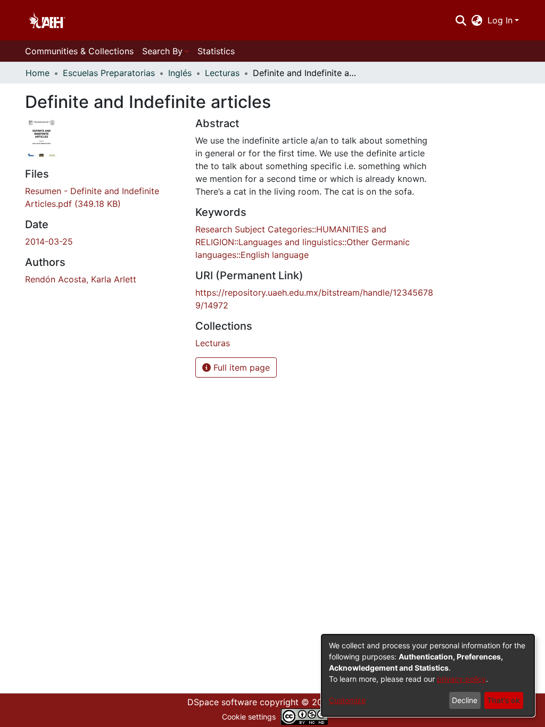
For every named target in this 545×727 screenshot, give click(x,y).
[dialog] (427, 675)
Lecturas (222, 73)
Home (37, 73)
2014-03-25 (49, 241)
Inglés (180, 73)
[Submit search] (460, 20)
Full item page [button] (240, 367)
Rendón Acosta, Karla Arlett (80, 279)
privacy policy (461, 678)
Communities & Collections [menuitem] (79, 51)
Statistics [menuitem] (216, 51)
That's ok (503, 700)
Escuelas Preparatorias (109, 73)
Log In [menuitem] (500, 20)
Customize (347, 700)
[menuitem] (477, 20)
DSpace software (222, 702)
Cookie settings (249, 716)
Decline (464, 700)
